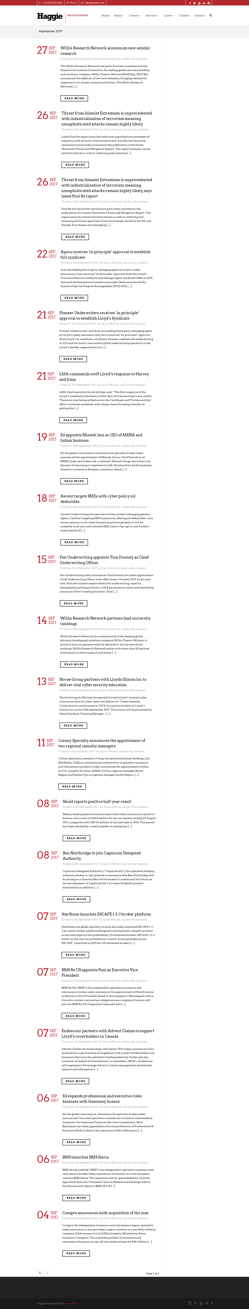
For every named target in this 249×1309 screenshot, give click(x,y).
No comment (139, 59)
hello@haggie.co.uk (94, 2)
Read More (74, 98)
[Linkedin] (194, 1303)
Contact (199, 15)
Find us (73, 2)
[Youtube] (199, 1303)
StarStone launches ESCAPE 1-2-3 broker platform (106, 914)
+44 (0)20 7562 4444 (52, 2)
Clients (134, 15)
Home (105, 15)
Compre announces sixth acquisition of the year (105, 1213)
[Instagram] (188, 1303)
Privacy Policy (71, 1303)
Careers (184, 15)
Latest (168, 15)
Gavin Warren (112, 59)
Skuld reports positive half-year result (97, 801)
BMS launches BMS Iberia (86, 1157)
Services (151, 15)
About (118, 15)
